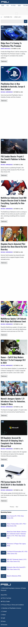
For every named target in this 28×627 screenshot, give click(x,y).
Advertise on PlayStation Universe (11, 608)
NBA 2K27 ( (10, 559)
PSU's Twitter (6, 601)
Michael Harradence (7, 92)
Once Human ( (11, 516)
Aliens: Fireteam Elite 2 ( (13, 524)
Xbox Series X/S (11, 526)
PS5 (8, 5)
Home (2, 5)
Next (17, 506)
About (4, 614)
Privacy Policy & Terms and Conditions (13, 604)
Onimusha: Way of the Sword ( (15, 567)
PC (16, 516)
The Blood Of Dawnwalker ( (14, 551)
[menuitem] (2, 5)
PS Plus (13, 5)
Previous (12, 506)
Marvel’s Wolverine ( (12, 576)
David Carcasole (5, 48)
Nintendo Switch (15, 533)
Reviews (4, 624)
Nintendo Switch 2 (18, 559)
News (19, 5)
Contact (4, 611)
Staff (3, 618)
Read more (4, 61)
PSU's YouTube (6, 598)
